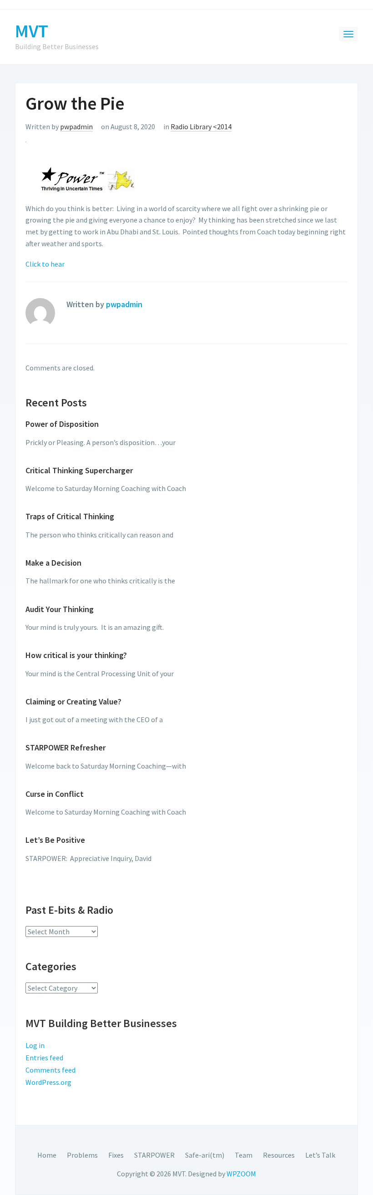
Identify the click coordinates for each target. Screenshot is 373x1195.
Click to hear (45, 263)
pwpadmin (76, 126)
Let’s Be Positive (55, 840)
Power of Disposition (62, 424)
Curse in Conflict (54, 794)
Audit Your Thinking (59, 609)
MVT (31, 31)
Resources (279, 1155)
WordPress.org (48, 1082)
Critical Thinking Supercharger (79, 470)
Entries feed (44, 1057)
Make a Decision (53, 562)
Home (46, 1155)
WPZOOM (241, 1173)
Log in (35, 1045)
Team (243, 1155)
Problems (82, 1155)
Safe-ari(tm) (204, 1155)
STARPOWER (154, 1155)
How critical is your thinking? (76, 655)
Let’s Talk (320, 1155)
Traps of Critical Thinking (69, 516)
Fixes (116, 1155)
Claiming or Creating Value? (73, 701)
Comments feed (50, 1069)
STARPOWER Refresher (65, 747)
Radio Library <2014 (201, 126)
